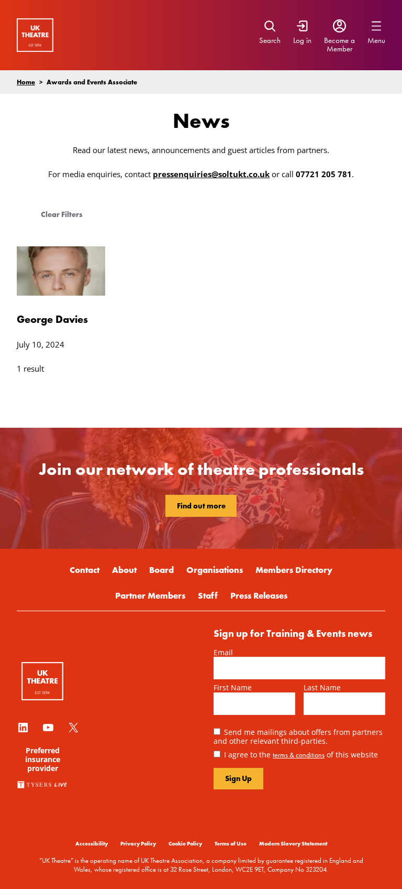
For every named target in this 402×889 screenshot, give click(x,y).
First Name (233, 687)
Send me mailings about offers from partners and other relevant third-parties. (298, 736)
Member (339, 48)
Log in (302, 40)
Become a (339, 40)
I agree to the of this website (301, 755)
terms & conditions (299, 755)
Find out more (201, 506)
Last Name (322, 687)
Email (223, 652)
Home (26, 82)
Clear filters (61, 214)
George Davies (52, 319)
